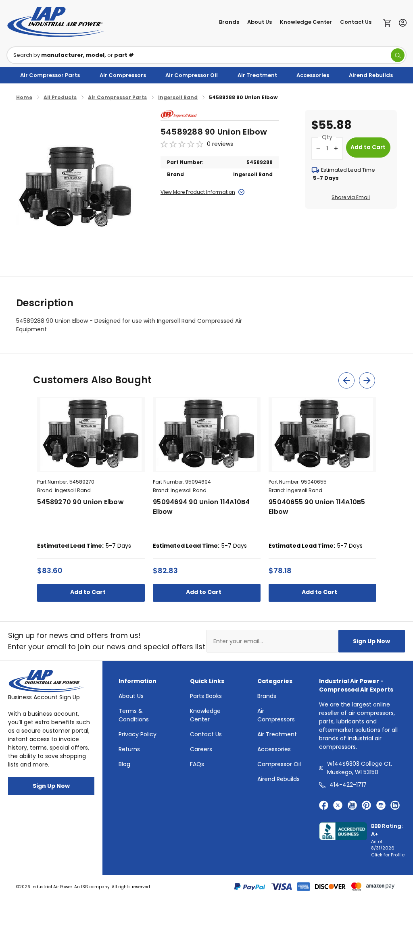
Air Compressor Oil (191, 75)
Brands (229, 22)
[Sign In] (401, 22)
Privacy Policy (137, 734)
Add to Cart (88, 592)
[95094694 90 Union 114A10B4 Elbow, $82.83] (206, 434)
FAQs (197, 764)
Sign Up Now (371, 641)
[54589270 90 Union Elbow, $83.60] (91, 434)
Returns (129, 749)
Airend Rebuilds (371, 75)
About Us (259, 22)
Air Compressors (123, 75)
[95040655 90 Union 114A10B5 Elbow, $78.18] (322, 434)
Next (367, 380)
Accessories (312, 75)
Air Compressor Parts (50, 75)
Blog (124, 764)
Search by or (73, 55)
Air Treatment (257, 75)
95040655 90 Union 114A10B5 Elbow (317, 506)
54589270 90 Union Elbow (80, 502)
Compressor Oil (279, 764)
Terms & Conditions (134, 715)
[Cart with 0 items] (389, 22)
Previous (346, 380)
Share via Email (351, 197)
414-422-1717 (348, 785)
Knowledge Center (306, 22)
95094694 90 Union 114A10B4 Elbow (201, 506)
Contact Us (355, 22)
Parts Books (206, 696)
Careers (201, 749)
